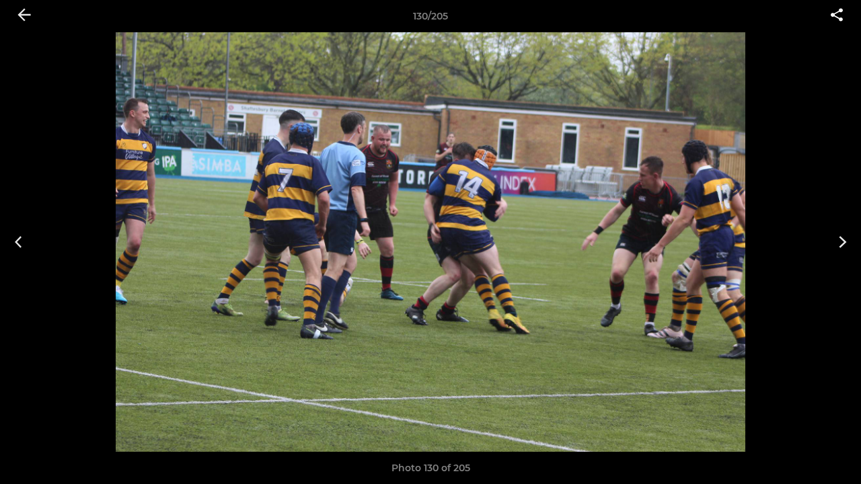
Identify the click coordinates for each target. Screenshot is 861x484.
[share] (837, 16)
